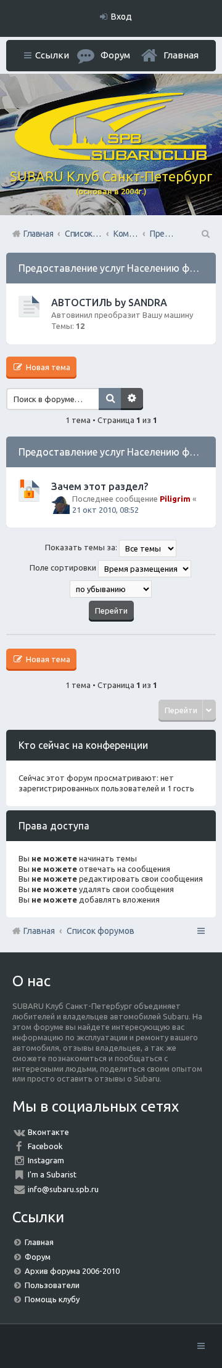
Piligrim (175, 498)
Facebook (45, 1146)
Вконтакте (48, 1132)
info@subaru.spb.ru (63, 1189)
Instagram (46, 1160)
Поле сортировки (64, 568)
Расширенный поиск (132, 399)
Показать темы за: (82, 548)
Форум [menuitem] (115, 55)
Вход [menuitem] (121, 17)
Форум (38, 1256)
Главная (181, 55)
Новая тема (47, 367)
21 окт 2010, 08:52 (105, 509)
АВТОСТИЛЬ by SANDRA (109, 302)
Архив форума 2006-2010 (72, 1271)
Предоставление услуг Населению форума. (119, 268)
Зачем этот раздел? (99, 486)
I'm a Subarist (52, 1174)
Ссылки (52, 55)
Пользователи (52, 1285)
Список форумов (100, 931)
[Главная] (111, 157)
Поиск (110, 399)
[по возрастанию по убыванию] (111, 589)
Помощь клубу (52, 1299)
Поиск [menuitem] (205, 233)
